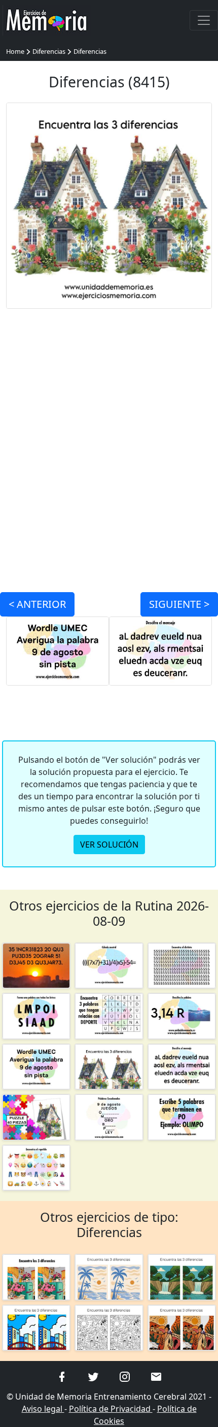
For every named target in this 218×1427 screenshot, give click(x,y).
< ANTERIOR (37, 604)
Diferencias (48, 51)
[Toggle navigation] (204, 20)
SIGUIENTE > (179, 604)
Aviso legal (43, 1408)
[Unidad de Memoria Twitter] (93, 1375)
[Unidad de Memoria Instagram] (125, 1375)
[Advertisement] (109, 444)
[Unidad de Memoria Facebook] (62, 1375)
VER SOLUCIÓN (109, 844)
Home (15, 51)
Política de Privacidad (111, 1408)
